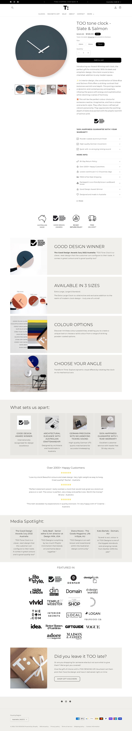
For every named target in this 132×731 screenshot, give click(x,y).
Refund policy (44, 726)
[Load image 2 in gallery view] (30, 89)
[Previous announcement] (44, 2)
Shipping (91, 37)
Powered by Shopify (31, 726)
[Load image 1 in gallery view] (20, 89)
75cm (100, 44)
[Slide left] (12, 89)
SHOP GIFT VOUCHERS (67, 679)
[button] (12, 7)
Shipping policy (79, 726)
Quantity (80, 49)
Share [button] (81, 201)
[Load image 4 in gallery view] (51, 89)
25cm (82, 44)
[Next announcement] (88, 2)
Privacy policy (55, 726)
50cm (91, 44)
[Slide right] (69, 89)
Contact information (93, 726)
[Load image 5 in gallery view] (62, 89)
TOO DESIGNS (19, 726)
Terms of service (67, 726)
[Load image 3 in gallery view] (41, 89)
